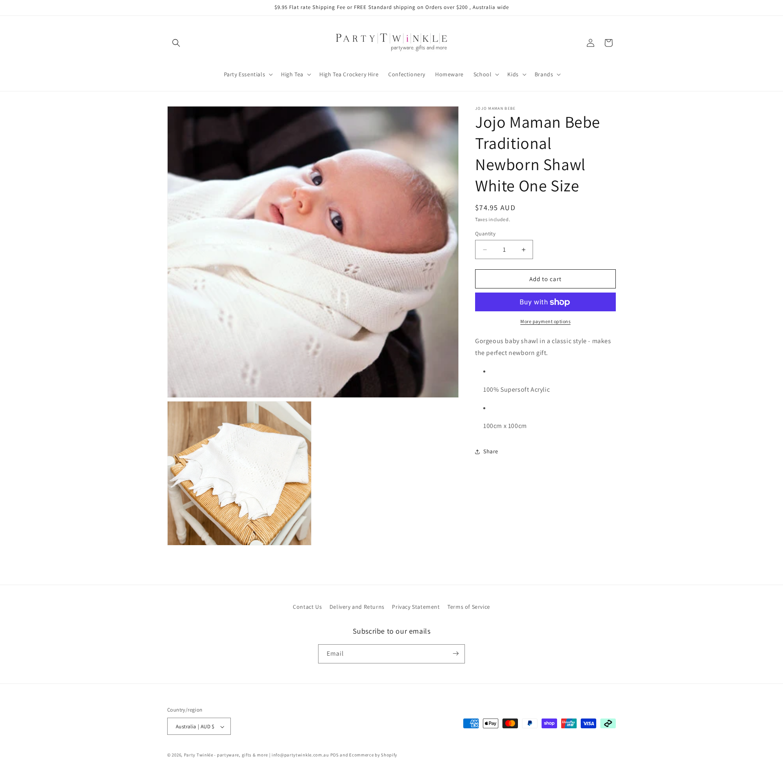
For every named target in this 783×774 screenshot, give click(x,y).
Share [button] (490, 451)
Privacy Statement (416, 606)
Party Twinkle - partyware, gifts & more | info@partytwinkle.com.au (256, 755)
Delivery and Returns (357, 606)
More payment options (545, 322)
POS (334, 755)
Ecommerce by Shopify (373, 755)
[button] (176, 43)
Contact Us (307, 606)
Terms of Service (468, 606)
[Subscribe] (455, 653)
